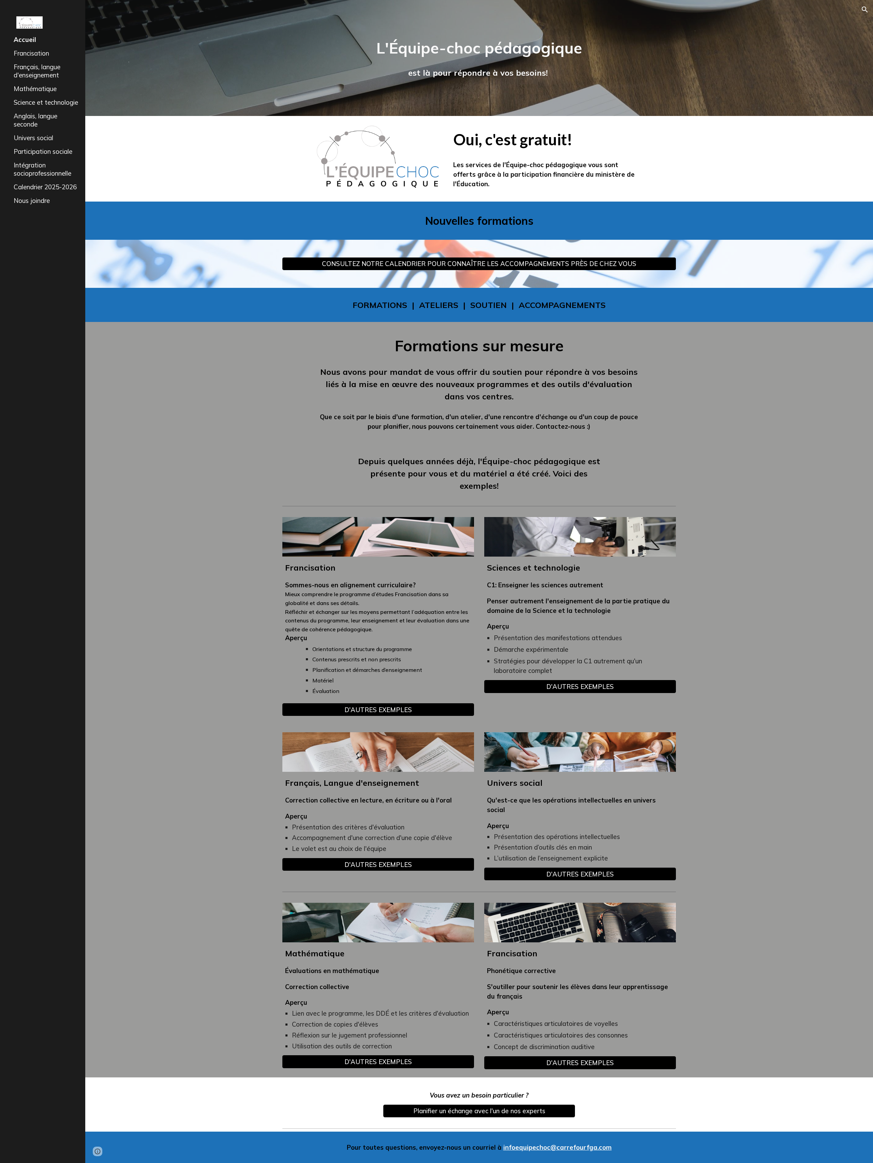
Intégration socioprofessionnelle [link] (42, 169)
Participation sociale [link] (43, 151)
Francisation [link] (31, 53)
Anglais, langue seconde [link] (35, 120)
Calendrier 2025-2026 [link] (45, 187)
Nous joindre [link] (32, 200)
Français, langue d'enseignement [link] (37, 71)
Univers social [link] (33, 138)
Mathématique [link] (35, 89)
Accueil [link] (25, 39)
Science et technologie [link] (46, 102)
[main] (479, 58)
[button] (865, 9)
